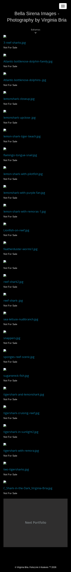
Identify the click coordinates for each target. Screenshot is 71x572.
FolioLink (33, 567)
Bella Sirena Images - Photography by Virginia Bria (37, 17)
